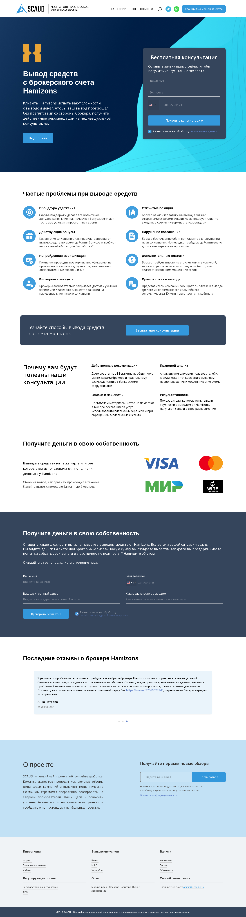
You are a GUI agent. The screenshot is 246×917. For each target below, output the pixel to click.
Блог (133, 9)
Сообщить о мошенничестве (204, 9)
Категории (118, 9)
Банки (95, 860)
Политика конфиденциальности (158, 795)
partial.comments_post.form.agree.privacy (104, 615)
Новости (146, 9)
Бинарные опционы (34, 865)
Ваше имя (30, 576)
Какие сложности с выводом (146, 594)
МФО (94, 865)
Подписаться (209, 777)
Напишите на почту (182, 887)
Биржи (163, 865)
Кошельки (166, 860)
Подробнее (38, 138)
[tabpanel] (123, 692)
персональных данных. (203, 131)
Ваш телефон (135, 576)
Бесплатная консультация (157, 330)
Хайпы (27, 870)
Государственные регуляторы (40, 887)
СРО (25, 892)
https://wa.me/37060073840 (144, 690)
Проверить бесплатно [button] (46, 614)
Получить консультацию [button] (184, 120)
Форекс (27, 860)
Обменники (166, 870)
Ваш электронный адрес (40, 594)
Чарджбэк (97, 870)
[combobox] (153, 105)
